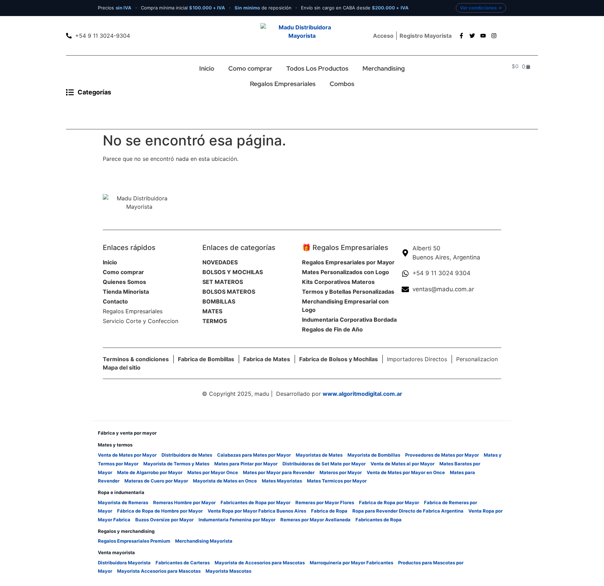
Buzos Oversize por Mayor (164, 519)
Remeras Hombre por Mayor (184, 502)
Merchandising (383, 68)
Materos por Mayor (340, 472)
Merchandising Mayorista (203, 541)
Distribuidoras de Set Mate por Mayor (324, 463)
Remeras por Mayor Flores (324, 502)
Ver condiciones (478, 7)
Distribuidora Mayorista (124, 562)
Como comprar (250, 68)
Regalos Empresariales (283, 84)
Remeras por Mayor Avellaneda (315, 519)
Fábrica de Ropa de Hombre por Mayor (160, 511)
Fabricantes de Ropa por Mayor (255, 502)
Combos (342, 84)
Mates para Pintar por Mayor (246, 463)
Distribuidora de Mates (186, 455)
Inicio (206, 68)
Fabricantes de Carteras (183, 562)
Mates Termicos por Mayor (337, 481)
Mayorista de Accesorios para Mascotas (260, 562)
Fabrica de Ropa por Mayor (389, 502)
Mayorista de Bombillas (373, 455)
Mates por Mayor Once (212, 472)
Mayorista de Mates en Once (225, 481)
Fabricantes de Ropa (378, 519)
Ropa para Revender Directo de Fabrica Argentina (407, 511)
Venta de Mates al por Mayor (402, 463)
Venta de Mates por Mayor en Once (406, 472)
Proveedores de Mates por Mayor (442, 455)
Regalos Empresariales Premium (134, 541)
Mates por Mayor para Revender (279, 472)
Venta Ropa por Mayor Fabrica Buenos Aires (257, 511)
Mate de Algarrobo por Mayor (149, 472)
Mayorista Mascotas (228, 571)
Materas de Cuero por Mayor (156, 481)
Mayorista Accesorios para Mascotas (159, 571)
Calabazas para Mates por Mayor (254, 455)
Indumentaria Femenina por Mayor (237, 519)
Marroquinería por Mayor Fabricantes (351, 562)
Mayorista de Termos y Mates (176, 463)
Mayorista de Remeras (123, 502)
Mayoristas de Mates (319, 455)
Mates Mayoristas (282, 481)
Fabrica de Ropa (329, 511)
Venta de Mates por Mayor (127, 455)
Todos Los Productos (317, 68)
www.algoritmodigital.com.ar (362, 393)
